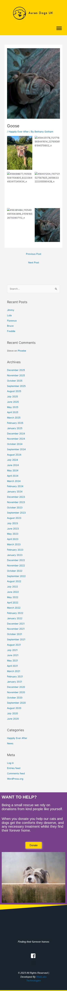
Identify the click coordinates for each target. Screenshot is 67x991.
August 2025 (14, 391)
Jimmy (10, 310)
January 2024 (15, 491)
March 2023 (14, 544)
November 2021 (16, 628)
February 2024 (15, 486)
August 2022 (14, 581)
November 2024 (16, 438)
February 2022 (15, 613)
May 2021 (12, 660)
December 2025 (16, 370)
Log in (10, 763)
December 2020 (16, 687)
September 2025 (16, 386)
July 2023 (12, 523)
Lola (9, 315)
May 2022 (12, 597)
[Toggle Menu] (59, 28)
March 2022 (13, 607)
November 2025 (16, 375)
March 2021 (13, 671)
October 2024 (15, 444)
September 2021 (16, 639)
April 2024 (12, 475)
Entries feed (13, 768)
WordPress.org (15, 778)
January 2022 (14, 618)
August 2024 (14, 454)
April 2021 (12, 665)
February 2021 (15, 676)
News (10, 743)
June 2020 (13, 718)
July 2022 (12, 586)
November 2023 (16, 502)
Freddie (11, 331)
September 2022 (16, 576)
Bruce (10, 325)
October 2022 (14, 570)
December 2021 (16, 623)
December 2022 (16, 560)
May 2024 (12, 470)
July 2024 (12, 459)
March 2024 (14, 481)
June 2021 (12, 655)
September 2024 (16, 449)
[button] (33, 963)
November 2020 (16, 692)
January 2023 (15, 555)
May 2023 (12, 533)
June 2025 (13, 401)
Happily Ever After (19, 131)
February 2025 (15, 423)
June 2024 (13, 465)
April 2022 (12, 602)
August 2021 (14, 644)
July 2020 (12, 713)
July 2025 (12, 396)
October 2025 (14, 380)
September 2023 (16, 512)
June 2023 (13, 528)
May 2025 (12, 407)
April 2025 (12, 412)
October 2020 (15, 697)
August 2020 (14, 708)
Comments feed (16, 773)
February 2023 (15, 549)
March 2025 (13, 417)
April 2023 (12, 539)
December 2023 (16, 497)
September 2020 (16, 702)
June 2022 (13, 592)
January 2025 (14, 428)
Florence (12, 320)
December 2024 (16, 433)
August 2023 (14, 518)
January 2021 (14, 681)
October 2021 (14, 634)
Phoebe (22, 350)
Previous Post (33, 254)
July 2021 (12, 650)
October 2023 (15, 507)
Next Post (33, 262)
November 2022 (16, 565)
